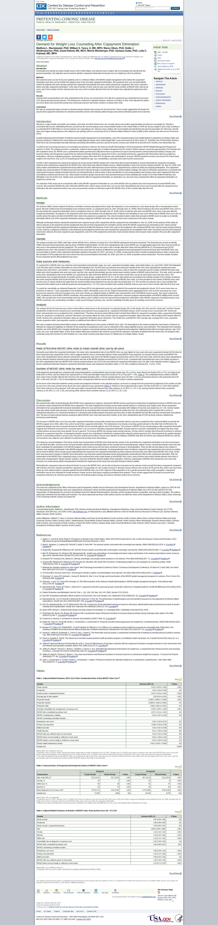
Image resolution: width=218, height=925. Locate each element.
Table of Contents (53, 30)
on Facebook (83, 892)
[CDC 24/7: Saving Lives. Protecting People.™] (70, 4)
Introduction (161, 85)
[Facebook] (39, 37)
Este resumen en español (166, 63)
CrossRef (169, 545)
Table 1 (173, 362)
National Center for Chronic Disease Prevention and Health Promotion (73, 907)
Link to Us (80, 911)
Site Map (105, 892)
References (160, 103)
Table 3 (107, 386)
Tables (158, 106)
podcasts (69, 892)
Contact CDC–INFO (83, 919)
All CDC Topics (144, 5)
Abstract (159, 81)
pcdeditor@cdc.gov (149, 897)
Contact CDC (92, 911)
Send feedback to (165, 66)
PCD (140, 3)
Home (38, 911)
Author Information (163, 100)
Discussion (160, 94)
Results (159, 91)
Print (159, 58)
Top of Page (174, 116)
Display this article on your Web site (169, 70)
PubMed (46, 547)
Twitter (96, 892)
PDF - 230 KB (162, 52)
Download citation (164, 61)
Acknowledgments (163, 97)
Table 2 (141, 375)
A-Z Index (47, 911)
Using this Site (68, 911)
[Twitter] (45, 37)
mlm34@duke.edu (80, 512)
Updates (46, 892)
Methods (159, 88)
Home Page (40, 30)
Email (160, 55)
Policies (57, 911)
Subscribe (56, 892)
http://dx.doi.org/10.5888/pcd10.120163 (109, 58)
